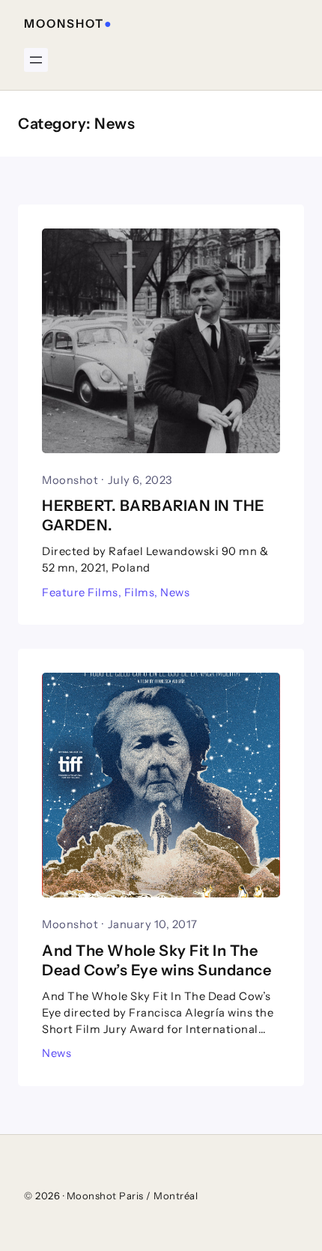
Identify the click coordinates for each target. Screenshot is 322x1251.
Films (139, 592)
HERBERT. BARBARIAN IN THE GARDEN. (153, 515)
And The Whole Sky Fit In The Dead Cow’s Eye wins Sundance (156, 960)
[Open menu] (36, 60)
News (174, 592)
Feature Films (80, 592)
